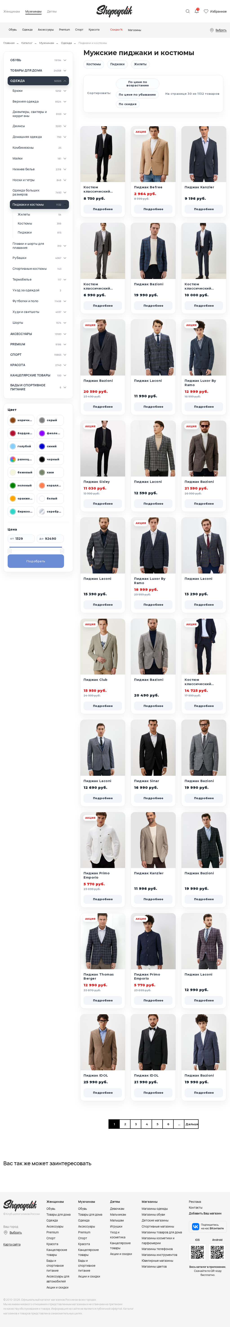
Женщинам (11, 11)
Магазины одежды (155, 1209)
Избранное (218, 11)
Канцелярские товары (30, 375)
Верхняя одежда (26, 101)
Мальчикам (118, 1214)
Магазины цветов (154, 1266)
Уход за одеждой (26, 290)
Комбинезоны (23, 148)
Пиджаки (25, 232)
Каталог (27, 43)
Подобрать (35, 561)
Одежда (66, 43)
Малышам (117, 1220)
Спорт (15, 355)
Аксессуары (21, 334)
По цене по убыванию (137, 94)
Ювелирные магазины (157, 1261)
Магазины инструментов (159, 1255)
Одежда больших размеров (26, 192)
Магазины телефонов (157, 1249)
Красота (17, 365)
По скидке (128, 104)
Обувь (15, 60)
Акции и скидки (57, 1287)
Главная (9, 43)
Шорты (18, 323)
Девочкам (117, 1209)
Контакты (195, 1208)
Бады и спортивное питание (28, 387)
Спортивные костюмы (30, 269)
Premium (17, 344)
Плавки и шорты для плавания (28, 246)
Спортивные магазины (158, 1226)
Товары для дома (26, 70)
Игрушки (116, 1226)
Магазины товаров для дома (162, 1232)
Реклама (195, 1202)
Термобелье (22, 279)
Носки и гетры (24, 180)
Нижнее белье (24, 169)
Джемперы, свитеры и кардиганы (30, 114)
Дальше (191, 1124)
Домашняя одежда (27, 137)
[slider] (9, 550)
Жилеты (24, 214)
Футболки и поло (25, 301)
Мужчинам (33, 11)
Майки (17, 158)
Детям (52, 11)
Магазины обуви (153, 1214)
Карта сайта (11, 1244)
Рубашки (19, 258)
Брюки (17, 91)
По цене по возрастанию (137, 83)
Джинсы (19, 126)
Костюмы (25, 223)
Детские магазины (155, 1220)
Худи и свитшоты (26, 312)
